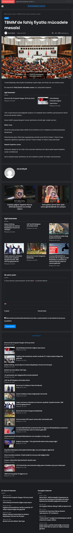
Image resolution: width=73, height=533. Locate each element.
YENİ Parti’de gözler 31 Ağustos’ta (15, 474)
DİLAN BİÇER (11, 33)
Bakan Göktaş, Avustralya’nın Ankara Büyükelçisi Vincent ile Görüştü (12, 226)
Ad (5, 304)
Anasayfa (8, 14)
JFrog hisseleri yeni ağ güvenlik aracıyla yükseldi (21, 375)
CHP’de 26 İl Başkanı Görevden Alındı (34, 225)
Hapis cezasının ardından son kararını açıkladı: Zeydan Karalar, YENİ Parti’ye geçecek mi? (13, 258)
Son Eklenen (36, 336)
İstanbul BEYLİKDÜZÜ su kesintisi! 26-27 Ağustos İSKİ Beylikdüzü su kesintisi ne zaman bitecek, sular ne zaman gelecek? (59, 259)
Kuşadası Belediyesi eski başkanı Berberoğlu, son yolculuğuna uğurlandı (29, 450)
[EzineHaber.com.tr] (36, 6)
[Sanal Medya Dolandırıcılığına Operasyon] (43, 100)
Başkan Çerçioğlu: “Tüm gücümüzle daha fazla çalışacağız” (37, 441)
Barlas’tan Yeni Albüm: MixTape (15, 370)
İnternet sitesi (42, 311)
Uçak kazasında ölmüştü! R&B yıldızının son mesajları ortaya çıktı (27, 436)
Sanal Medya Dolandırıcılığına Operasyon (55, 100)
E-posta (7, 311)
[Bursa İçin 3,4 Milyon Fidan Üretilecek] (9, 388)
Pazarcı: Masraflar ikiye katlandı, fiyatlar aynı (20, 460)
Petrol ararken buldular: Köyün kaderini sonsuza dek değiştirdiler (26, 455)
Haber (14, 14)
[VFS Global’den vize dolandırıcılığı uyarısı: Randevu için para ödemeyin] (9, 468)
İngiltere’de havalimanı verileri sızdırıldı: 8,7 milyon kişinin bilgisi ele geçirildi (38, 1)
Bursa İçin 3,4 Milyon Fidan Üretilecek (29, 385)
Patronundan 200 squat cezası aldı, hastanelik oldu (34, 419)
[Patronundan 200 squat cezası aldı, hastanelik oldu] (9, 422)
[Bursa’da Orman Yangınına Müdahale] (36, 248)
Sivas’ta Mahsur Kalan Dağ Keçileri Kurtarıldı (58, 237)
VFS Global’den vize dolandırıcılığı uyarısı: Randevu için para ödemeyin (40, 465)
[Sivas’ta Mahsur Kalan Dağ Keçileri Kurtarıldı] (59, 228)
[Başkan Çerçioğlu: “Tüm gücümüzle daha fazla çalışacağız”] (9, 444)
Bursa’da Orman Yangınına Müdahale (36, 257)
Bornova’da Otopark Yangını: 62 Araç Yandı (19, 98)
